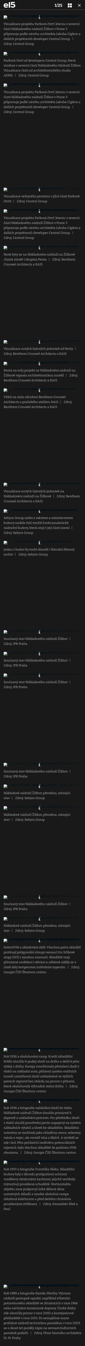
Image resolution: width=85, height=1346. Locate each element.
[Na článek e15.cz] (9, 5)
